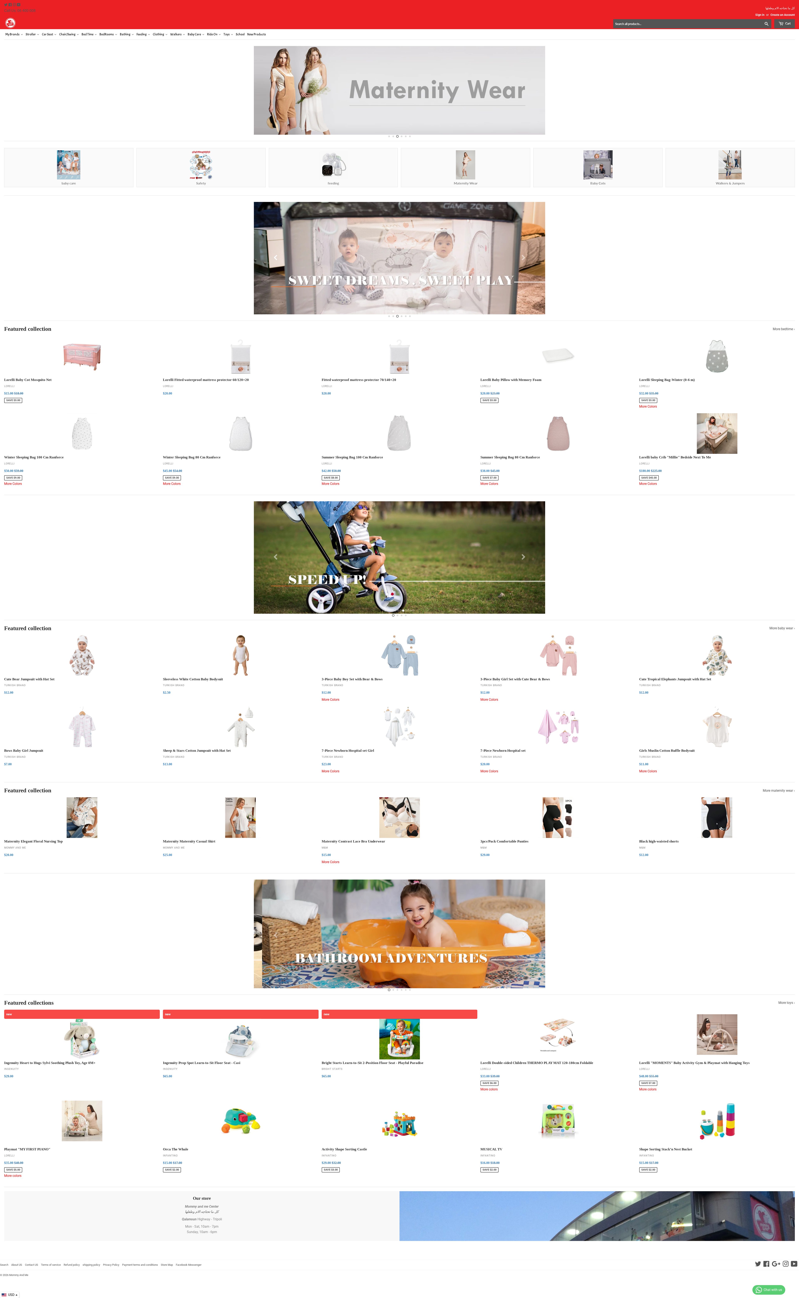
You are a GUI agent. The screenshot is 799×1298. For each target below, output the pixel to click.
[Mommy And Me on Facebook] (10, 5)
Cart (788, 23)
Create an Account (782, 14)
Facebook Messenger (188, 1267)
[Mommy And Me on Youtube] (18, 5)
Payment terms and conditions (140, 1267)
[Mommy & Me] (202, 23)
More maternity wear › (779, 793)
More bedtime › (784, 332)
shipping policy (91, 1267)
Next (788, 91)
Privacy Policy (111, 1267)
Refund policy (72, 1267)
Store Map (167, 1267)
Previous (11, 91)
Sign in (759, 14)
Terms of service (51, 1267)
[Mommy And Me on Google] (776, 1268)
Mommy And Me (18, 1277)
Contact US (31, 1267)
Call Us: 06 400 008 (20, 10)
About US (16, 1267)
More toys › (786, 1005)
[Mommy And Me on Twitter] (6, 5)
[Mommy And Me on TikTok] (794, 1268)
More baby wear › (782, 631)
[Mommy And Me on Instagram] (15, 5)
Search (4, 1267)
